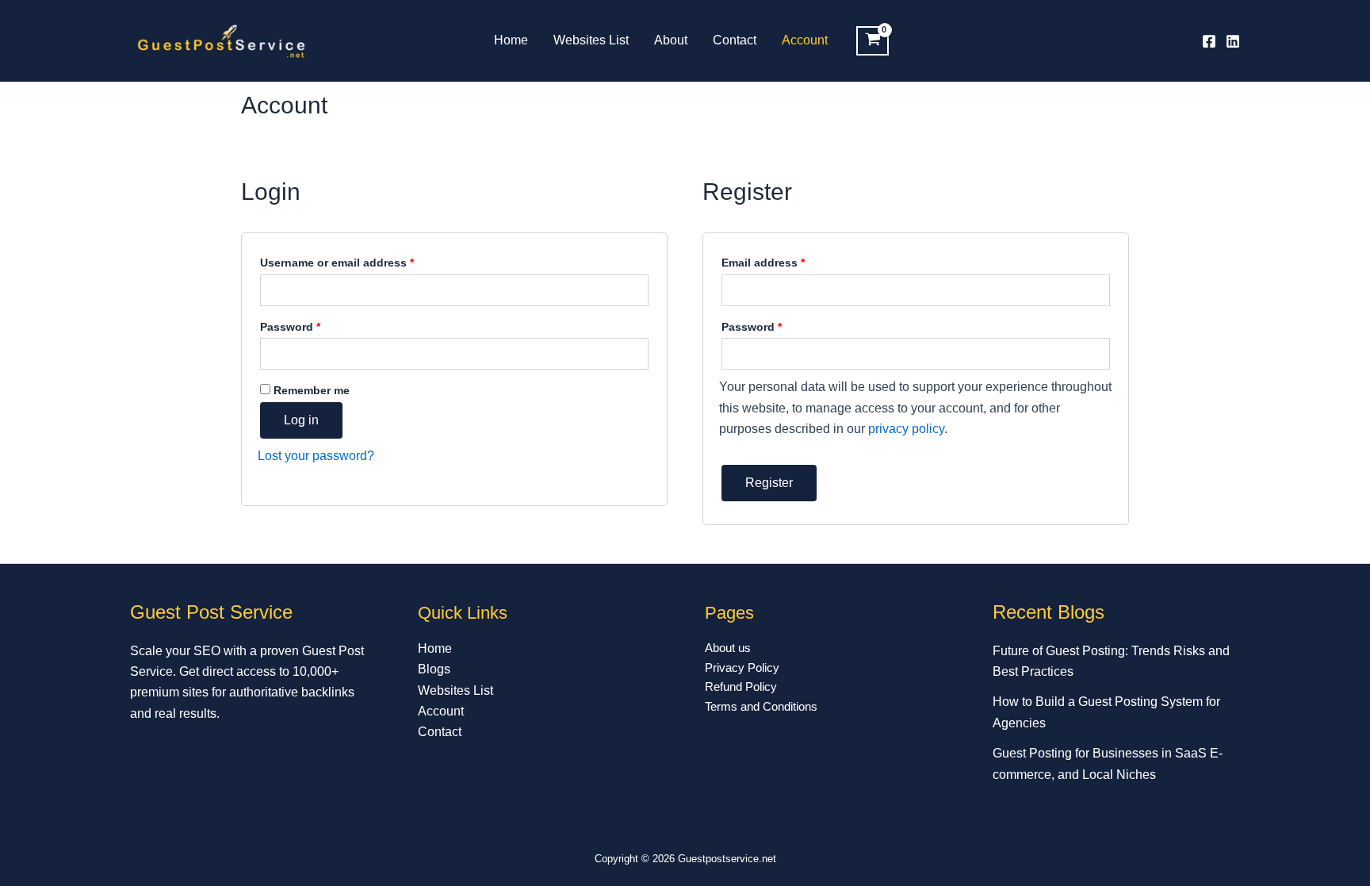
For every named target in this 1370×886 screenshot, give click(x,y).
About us (728, 647)
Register (769, 482)
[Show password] (634, 353)
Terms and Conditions (761, 706)
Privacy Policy (742, 667)
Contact (734, 40)
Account (805, 40)
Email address (787, 260)
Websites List (591, 40)
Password (314, 324)
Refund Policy (741, 686)
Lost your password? (316, 455)
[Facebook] (1209, 41)
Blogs (434, 669)
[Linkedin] (1233, 41)
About (670, 40)
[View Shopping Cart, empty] (872, 41)
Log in (301, 420)
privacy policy (906, 428)
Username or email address (361, 260)
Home (511, 40)
